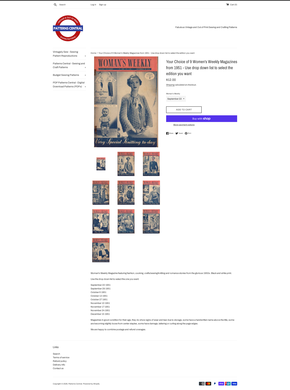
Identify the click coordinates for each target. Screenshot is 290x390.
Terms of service (61, 357)
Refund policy (60, 361)
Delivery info (59, 365)
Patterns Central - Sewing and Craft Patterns (69, 65)
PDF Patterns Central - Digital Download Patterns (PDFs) (69, 84)
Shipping (170, 85)
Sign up (102, 4)
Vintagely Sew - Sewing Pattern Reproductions (69, 54)
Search (56, 354)
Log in (93, 4)
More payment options (184, 125)
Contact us (58, 368)
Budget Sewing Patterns (69, 75)
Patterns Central (75, 384)
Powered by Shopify (91, 384)
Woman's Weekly (173, 94)
